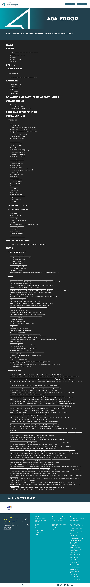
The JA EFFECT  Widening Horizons (19, 359)
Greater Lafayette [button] (75, 547)
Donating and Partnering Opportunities (32, 97)
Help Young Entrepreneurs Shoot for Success (22, 323)
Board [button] (36, 527)
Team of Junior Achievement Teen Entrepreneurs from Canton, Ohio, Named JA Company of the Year (37, 439)
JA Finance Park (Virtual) (16, 158)
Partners (12, 80)
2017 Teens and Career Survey (18, 259)
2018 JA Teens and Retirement (18, 261)
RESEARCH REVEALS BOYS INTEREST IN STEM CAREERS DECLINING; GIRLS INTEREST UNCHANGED (37, 455)
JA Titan (12, 197)
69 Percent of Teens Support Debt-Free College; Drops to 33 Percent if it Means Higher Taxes (35, 385)
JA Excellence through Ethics (17, 154)
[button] (41, 4)
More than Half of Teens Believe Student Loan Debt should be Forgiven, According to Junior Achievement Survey (40, 446)
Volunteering (15, 101)
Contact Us (13, 61)
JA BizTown (13, 133)
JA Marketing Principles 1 (16, 179)
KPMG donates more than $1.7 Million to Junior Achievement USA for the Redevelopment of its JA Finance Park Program (42, 450)
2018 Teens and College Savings (18, 265)
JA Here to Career (15, 218)
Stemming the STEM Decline (17, 317)
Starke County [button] (74, 569)
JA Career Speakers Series (17, 140)
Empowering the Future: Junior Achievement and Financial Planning (28, 336)
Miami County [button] (74, 559)
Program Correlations (18, 205)
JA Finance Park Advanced (17, 160)
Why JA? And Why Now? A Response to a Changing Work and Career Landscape (31, 363)
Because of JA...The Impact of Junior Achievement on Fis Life (26, 316)
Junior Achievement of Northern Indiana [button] (76, 526)
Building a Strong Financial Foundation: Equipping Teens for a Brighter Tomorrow (31, 303)
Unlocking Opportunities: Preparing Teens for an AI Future (25, 312)
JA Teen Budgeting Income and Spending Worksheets (24, 224)
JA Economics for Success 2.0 (18, 149)
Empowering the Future (16, 346)
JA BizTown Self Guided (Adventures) (19, 134)
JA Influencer (13, 229)
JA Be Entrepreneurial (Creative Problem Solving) (23, 127)
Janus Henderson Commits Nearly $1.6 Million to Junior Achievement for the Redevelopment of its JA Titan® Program (41, 442)
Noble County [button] (74, 562)
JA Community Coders (16, 143)
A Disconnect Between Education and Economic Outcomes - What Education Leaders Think (34, 272)
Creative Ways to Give (15, 84)
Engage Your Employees (16, 86)
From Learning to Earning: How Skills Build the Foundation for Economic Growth (31, 280)
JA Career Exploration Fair (17, 138)
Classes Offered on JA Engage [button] (41, 520)
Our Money (13, 201)
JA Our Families (14, 187)
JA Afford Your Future (15, 235)
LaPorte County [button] (74, 555)
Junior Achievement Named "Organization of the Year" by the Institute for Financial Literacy (34, 421)
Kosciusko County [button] (75, 552)
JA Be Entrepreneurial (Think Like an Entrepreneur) (23, 131)
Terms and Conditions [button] (12, 584)
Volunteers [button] (38, 517)
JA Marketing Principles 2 (16, 181)
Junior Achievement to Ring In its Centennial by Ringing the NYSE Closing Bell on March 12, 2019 (35, 388)
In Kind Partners (14, 88)
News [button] (36, 534)
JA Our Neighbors (14, 213)
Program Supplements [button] (58, 518)
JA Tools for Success (15, 199)
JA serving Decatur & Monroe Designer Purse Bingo (23, 77)
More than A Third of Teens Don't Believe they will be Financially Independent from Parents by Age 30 (37, 396)
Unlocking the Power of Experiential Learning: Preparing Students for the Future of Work (33, 296)
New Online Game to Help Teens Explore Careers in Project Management (29, 414)
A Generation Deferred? (16, 319)
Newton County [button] (74, 561)
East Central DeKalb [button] (75, 540)
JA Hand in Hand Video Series (18, 220)
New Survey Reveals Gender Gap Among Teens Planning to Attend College (30, 468)
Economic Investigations (16, 233)
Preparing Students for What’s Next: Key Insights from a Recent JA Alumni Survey (32, 285)
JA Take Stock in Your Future (17, 196)
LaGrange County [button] (75, 554)
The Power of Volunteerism (17, 327)
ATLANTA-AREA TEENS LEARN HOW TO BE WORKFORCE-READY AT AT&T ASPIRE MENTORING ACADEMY (38, 412)
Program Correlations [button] (58, 520)
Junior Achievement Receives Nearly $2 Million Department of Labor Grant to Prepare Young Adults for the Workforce (41, 406)
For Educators (15, 116)
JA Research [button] (38, 529)
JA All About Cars (14, 125)
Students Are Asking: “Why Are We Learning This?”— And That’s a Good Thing (30, 292)
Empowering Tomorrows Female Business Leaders (23, 337)
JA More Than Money (15, 183)
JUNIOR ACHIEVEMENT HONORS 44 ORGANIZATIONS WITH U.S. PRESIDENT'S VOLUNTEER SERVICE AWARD (39, 417)
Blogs (10, 276)
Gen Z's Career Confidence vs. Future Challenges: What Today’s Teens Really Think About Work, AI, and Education (40, 291)
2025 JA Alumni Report (16, 270)
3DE (11, 124)
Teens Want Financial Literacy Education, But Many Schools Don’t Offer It (29, 305)
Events (55, 4)
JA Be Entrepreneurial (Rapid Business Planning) (23, 129)
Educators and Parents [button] (59, 517)
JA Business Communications (18, 136)
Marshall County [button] (74, 557)
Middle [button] (54, 527)
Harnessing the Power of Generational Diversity (22, 345)
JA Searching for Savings (16, 228)
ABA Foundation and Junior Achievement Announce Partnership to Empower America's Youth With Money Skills (40, 379)
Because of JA (14, 325)
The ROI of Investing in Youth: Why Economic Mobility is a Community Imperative (31, 289)
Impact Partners (14, 93)
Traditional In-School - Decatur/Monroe (20, 108)
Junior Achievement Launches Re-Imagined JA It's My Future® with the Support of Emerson (34, 387)
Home (33, 4)
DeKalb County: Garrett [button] (76, 538)
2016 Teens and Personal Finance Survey (20, 256)
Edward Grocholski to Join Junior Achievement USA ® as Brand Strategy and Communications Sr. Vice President (39, 471)
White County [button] (74, 576)
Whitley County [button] (74, 578)
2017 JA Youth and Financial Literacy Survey (21, 257)
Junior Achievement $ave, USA (18, 231)
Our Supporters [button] (74, 520)
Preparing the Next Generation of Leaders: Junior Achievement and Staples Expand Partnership (35, 281)
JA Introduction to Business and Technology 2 (22, 170)
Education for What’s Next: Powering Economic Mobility (25, 287)
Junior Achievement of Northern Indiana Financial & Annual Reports (28, 244)
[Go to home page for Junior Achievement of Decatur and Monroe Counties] (11, 4)
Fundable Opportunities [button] (77, 518)
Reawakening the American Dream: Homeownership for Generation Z (28, 307)
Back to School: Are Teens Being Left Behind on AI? (23, 294)
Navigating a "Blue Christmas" (18, 332)
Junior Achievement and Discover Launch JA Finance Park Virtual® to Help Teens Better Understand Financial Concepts (42, 397)
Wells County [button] (73, 574)
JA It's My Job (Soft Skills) (16, 174)
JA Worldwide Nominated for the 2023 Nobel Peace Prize (25, 355)
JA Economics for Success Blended (19, 151)
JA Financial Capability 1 (16, 161)
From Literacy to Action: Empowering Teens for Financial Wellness (27, 314)
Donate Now (70, 4)
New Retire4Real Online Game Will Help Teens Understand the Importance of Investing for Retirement (37, 408)
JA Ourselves (13, 192)
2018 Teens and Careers (16, 263)
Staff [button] (36, 525)
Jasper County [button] (74, 550)
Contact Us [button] (7, 527)
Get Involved (82, 4)
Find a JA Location (75, 579)
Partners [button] (73, 517)
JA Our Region (14, 190)
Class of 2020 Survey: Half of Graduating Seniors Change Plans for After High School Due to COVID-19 (36, 374)
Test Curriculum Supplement (17, 237)
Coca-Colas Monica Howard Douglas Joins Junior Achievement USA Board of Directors (33, 448)
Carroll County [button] (74, 535)
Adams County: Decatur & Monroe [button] (77, 529)
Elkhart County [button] (74, 542)
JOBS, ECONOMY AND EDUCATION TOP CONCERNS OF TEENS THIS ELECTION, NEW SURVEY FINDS (37, 488)
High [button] (53, 529)
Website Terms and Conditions (18, 55)
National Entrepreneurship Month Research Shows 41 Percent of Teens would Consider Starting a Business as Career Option (43, 403)
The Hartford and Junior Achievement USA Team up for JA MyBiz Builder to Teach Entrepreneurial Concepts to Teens (41, 401)
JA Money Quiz (14, 217)
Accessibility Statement (16, 59)
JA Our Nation (13, 188)
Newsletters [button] (38, 532)
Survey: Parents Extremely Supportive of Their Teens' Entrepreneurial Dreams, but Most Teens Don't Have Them (40, 459)
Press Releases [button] (39, 530)
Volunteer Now (14, 104)
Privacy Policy (13, 57)
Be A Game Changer (15, 357)
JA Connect (13, 222)
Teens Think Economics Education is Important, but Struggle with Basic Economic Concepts (34, 426)
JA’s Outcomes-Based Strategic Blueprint (21, 283)
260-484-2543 (7, 529)
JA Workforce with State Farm (18, 298)
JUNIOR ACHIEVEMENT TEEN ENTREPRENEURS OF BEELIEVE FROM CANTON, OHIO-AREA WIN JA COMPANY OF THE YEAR (44, 453)
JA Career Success (15, 142)
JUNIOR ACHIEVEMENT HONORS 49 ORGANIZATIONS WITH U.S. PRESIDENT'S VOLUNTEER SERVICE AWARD (39, 405)
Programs (47, 4)
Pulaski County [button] (74, 566)
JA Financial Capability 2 (16, 163)
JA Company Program (16, 145)
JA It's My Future (14, 172)
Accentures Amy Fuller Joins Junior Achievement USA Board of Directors (29, 437)
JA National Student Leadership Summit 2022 (22, 366)
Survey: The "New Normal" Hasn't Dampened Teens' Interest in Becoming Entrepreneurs (33, 423)
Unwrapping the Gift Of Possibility (19, 328)
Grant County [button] (74, 545)
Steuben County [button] (74, 571)
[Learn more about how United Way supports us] (9, 508)
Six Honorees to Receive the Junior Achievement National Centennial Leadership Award (33, 444)
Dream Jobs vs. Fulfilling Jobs (18, 321)
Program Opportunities (21, 112)
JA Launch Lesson (14, 178)
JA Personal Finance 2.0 (16, 194)
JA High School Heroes (16, 167)
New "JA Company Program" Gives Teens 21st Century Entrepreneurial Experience (32, 464)
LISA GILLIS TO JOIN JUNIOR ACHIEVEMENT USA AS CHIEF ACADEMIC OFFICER (32, 489)
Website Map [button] (37, 584)
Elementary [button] (55, 525)
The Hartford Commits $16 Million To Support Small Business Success (28, 419)
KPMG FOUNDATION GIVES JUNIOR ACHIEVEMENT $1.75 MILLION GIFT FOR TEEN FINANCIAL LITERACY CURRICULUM (42, 482)
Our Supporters (14, 90)
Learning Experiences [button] (59, 524)
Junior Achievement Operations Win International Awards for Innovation (29, 394)
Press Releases (14, 370)
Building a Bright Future (16, 341)
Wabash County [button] (74, 573)
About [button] (37, 524)
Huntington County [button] (75, 549)
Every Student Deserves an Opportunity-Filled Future (24, 52)
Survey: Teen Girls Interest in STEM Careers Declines (23, 441)
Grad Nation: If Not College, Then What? (20, 309)
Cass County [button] (73, 537)
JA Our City (13, 185)
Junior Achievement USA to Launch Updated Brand (24, 415)
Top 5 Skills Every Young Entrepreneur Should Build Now (25, 301)
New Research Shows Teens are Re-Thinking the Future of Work (27, 352)
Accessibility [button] (30, 584)
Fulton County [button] (74, 544)
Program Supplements (18, 209)
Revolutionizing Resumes (16, 343)
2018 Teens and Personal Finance (19, 266)
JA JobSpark (13, 176)
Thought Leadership (17, 252)
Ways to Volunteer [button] (40, 518)
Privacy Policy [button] (22, 584)
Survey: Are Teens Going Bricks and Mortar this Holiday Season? (26, 460)
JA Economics (13, 147)
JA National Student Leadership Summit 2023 (22, 350)
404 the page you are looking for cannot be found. (39, 33)
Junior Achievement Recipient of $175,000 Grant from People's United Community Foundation (35, 462)
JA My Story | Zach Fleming (17, 354)
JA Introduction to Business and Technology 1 (22, 169)
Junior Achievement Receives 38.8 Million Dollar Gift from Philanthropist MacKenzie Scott (34, 390)
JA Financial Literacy (15, 165)
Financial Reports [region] (75, 521)
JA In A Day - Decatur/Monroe (18, 106)
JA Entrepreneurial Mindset (17, 152)
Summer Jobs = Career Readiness (19, 310)
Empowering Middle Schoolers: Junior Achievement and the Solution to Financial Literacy (34, 339)
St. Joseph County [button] (75, 567)
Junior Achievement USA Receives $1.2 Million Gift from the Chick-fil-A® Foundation (32, 435)
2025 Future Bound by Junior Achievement (21, 299)
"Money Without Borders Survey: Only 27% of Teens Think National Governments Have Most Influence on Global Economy (42, 392)
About (39, 4)
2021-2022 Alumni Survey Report (18, 268)
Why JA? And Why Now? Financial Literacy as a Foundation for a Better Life (30, 361)
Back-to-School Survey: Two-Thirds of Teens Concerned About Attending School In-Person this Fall (36, 399)
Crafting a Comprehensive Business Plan (20, 330)
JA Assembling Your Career (17, 226)
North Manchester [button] (75, 564)
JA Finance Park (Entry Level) (17, 156)
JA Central (12, 54)
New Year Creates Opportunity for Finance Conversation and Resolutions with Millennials (33, 473)
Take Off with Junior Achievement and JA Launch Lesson (25, 334)
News (61, 4)
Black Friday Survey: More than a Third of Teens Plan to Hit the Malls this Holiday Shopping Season (36, 424)
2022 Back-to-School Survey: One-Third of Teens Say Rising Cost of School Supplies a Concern (35, 364)
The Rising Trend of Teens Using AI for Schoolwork (23, 348)
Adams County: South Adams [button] (76, 532)
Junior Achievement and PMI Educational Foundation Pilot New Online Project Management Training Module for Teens (42, 378)
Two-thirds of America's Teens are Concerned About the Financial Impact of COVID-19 (33, 410)
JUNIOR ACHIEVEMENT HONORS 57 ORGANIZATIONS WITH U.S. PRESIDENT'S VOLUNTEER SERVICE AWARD (39, 457)
